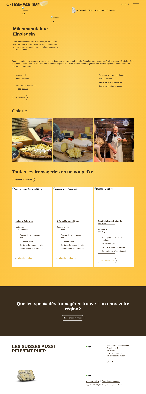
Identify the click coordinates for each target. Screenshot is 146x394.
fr (125, 4)
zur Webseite (20, 97)
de (122, 4)
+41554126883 (22, 89)
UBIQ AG (119, 385)
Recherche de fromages (72, 318)
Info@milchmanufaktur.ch (25, 85)
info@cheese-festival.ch (116, 356)
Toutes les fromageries (23, 179)
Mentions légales (92, 381)
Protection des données (111, 381)
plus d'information (25, 258)
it (128, 4)
